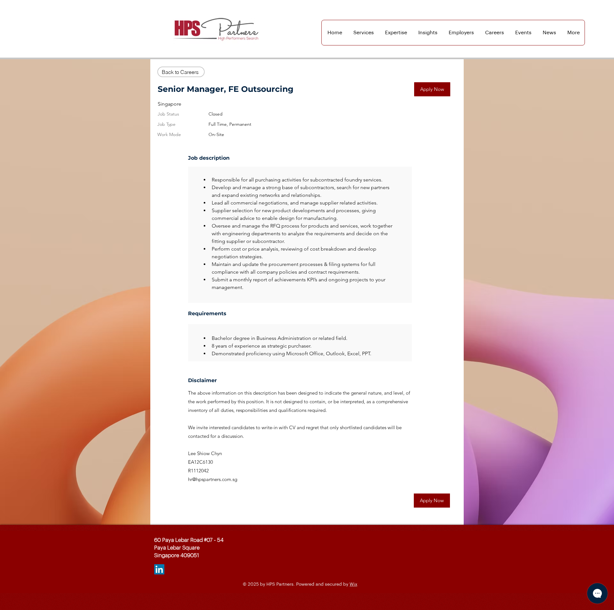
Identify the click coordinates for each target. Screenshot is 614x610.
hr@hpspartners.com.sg (212, 479)
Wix (353, 584)
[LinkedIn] (159, 569)
